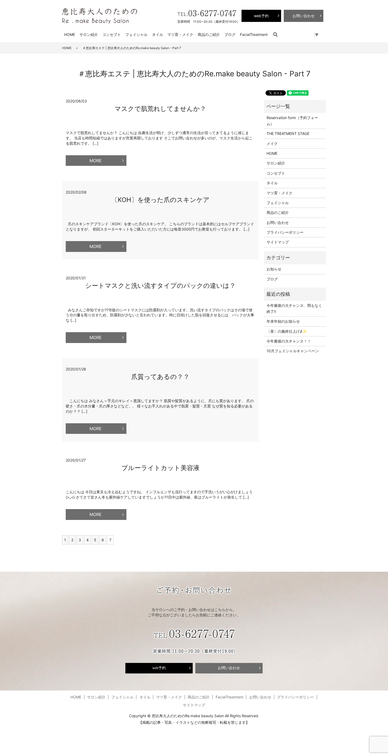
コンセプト (111, 34)
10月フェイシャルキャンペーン (293, 351)
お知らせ (274, 269)
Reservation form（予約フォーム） (292, 120)
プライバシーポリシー (285, 232)
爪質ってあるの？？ (160, 377)
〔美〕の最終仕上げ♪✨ (287, 331)
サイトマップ (278, 242)
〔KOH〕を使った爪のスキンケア (160, 200)
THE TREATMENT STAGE (288, 133)
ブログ (229, 34)
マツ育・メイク (180, 34)
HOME (69, 34)
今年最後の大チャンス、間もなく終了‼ (294, 308)
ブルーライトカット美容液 (160, 468)
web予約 (159, 668)
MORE (95, 160)
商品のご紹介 (209, 34)
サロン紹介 (88, 34)
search (278, 34)
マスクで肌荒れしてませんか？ (160, 108)
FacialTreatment (254, 34)
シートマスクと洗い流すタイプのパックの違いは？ (160, 285)
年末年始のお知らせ (283, 321)
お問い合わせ (278, 222)
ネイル (157, 34)
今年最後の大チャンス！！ (289, 341)
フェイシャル (136, 34)
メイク (272, 143)
